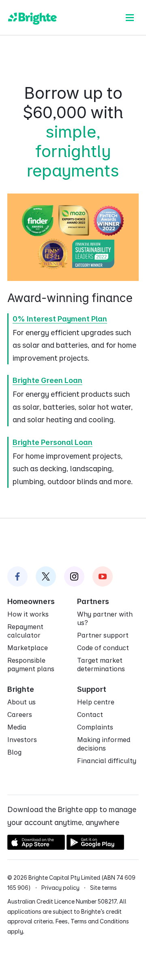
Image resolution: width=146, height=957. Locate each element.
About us (21, 702)
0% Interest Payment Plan (60, 319)
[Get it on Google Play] (95, 847)
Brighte (20, 689)
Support (91, 689)
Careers (19, 714)
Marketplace (27, 648)
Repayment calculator (25, 631)
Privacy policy (60, 887)
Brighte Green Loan (47, 380)
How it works (28, 614)
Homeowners (31, 601)
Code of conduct (103, 648)
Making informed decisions (103, 744)
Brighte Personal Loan (52, 442)
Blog (14, 752)
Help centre (95, 702)
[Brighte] (32, 17)
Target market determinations (101, 664)
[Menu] (130, 17)
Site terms (103, 887)
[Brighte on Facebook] (17, 576)
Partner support (103, 635)
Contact (90, 714)
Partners (93, 601)
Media (16, 727)
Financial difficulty (106, 761)
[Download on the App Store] (36, 847)
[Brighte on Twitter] (46, 576)
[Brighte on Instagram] (74, 576)
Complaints (95, 727)
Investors (22, 740)
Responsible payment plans (30, 664)
